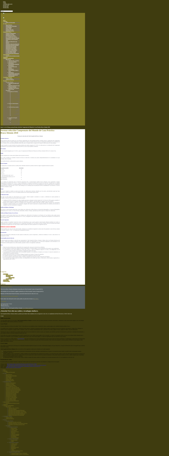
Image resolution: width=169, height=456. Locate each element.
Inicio (2, 127)
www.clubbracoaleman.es (27, 308)
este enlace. (36, 298)
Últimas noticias (10, 127)
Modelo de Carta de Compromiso (8, 226)
